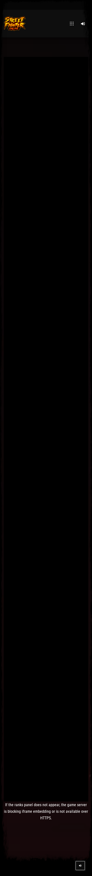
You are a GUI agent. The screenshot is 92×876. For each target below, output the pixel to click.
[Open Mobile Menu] (72, 24)
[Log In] (83, 24)
